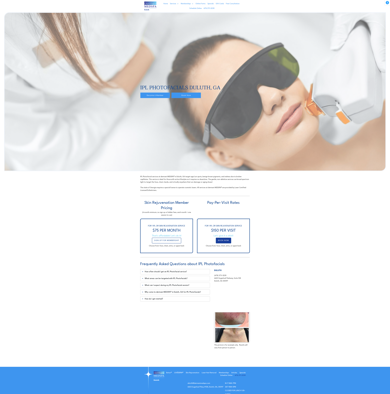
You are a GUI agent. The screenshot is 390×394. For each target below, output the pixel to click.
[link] (387, 2)
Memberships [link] (224, 373)
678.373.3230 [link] (240, 375)
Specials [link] (242, 373)
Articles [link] (234, 373)
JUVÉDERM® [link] (178, 373)
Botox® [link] (169, 373)
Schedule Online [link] (226, 375)
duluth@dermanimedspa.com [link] (199, 383)
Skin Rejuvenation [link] (192, 373)
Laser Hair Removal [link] (209, 373)
